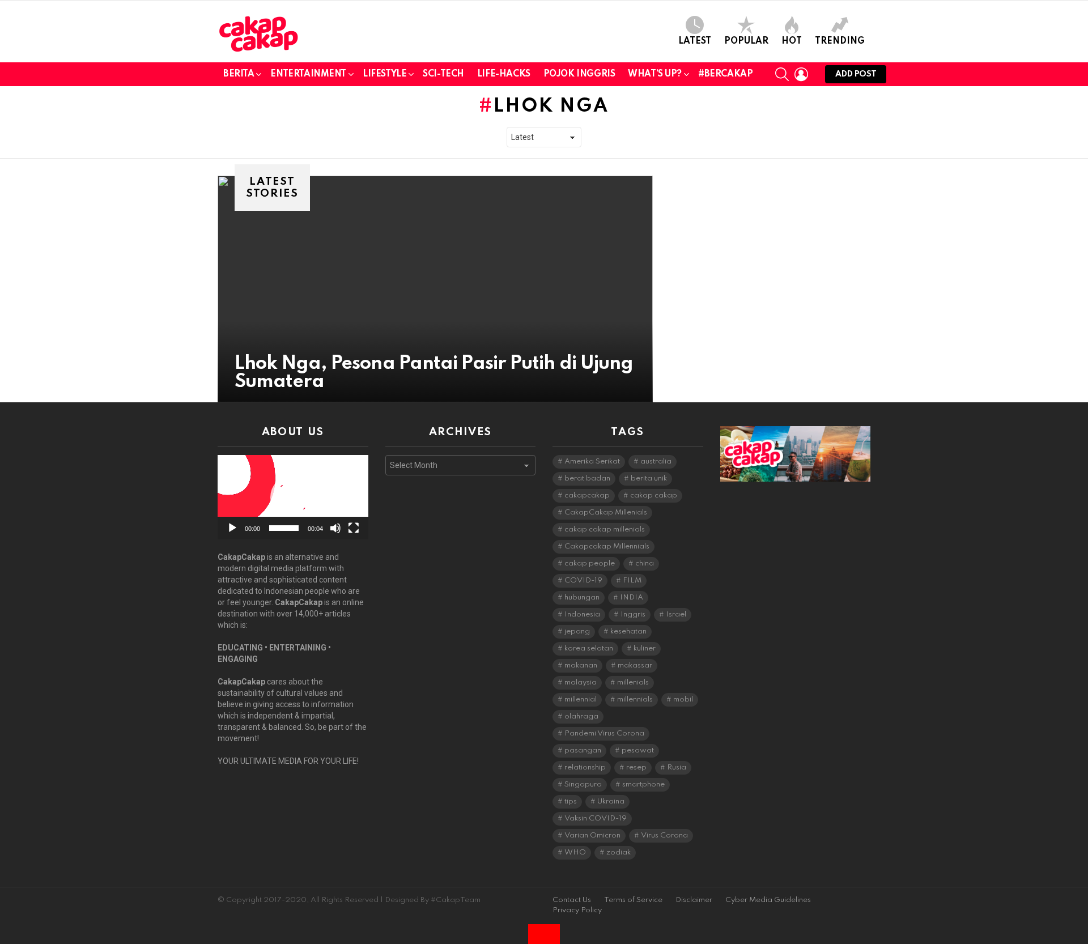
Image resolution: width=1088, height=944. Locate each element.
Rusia (676, 767)
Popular (746, 41)
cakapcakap (587, 495)
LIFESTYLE (384, 74)
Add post (855, 74)
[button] (293, 497)
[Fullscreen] (353, 528)
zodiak (618, 852)
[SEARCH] (782, 74)
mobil (683, 699)
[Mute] (335, 528)
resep (636, 767)
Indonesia (582, 614)
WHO (575, 852)
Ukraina (610, 801)
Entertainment (308, 74)
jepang (577, 631)
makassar (635, 665)
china (644, 563)
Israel (676, 614)
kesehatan (628, 631)
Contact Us (571, 900)
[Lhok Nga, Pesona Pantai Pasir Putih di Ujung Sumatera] (435, 289)
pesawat (638, 750)
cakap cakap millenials (604, 529)
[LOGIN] (801, 74)
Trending (840, 41)
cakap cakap (653, 495)
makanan (580, 665)
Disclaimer (693, 900)
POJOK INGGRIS (579, 74)
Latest (694, 41)
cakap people (589, 563)
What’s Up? (655, 74)
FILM (632, 580)
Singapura (583, 784)
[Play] (232, 528)
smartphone (643, 784)
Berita (238, 74)
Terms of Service (633, 900)
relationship (585, 767)
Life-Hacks (503, 74)
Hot (791, 41)
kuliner (645, 648)
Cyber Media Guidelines (768, 900)
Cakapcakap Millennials (606, 546)
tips (570, 801)
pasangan (582, 750)
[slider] (284, 528)
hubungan (582, 597)
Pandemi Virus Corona (604, 733)
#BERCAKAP (725, 74)
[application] (293, 497)
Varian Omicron (592, 835)
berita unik (649, 478)
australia (656, 461)
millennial (580, 699)
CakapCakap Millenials (605, 512)
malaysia (580, 682)
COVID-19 (583, 580)
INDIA (631, 597)
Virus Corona (664, 835)
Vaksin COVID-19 (595, 818)
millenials (633, 682)
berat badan (587, 478)
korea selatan (588, 648)
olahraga (581, 716)
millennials (635, 699)
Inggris (632, 614)
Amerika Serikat (592, 461)
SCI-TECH (443, 74)
